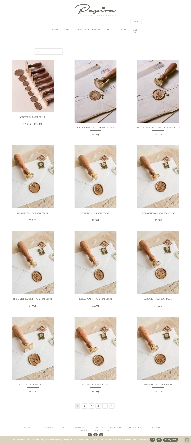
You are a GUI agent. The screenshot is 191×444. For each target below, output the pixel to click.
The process (28, 427)
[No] (187, 440)
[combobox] (49, 51)
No (159, 440)
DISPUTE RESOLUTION (90, 431)
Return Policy (116, 427)
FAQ (63, 427)
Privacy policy (171, 440)
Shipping (99, 427)
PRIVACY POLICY (135, 427)
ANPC (107, 431)
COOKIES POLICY (155, 427)
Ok (152, 440)
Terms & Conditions (80, 427)
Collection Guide (48, 427)
